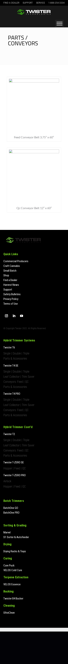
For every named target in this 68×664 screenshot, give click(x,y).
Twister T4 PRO (11, 393)
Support (28, 3)
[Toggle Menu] (59, 23)
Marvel (7, 532)
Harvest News (11, 285)
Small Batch (9, 270)
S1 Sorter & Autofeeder (16, 537)
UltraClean (9, 612)
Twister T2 (9, 434)
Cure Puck (9, 565)
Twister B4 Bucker (13, 598)
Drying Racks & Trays (14, 551)
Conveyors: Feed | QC (16, 382)
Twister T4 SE (10, 365)
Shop (6, 275)
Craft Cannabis (11, 266)
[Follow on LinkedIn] (14, 316)
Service (40, 3)
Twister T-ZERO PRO (14, 475)
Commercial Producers (15, 261)
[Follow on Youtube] (22, 316)
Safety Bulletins (12, 294)
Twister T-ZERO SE (13, 462)
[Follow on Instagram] (6, 316)
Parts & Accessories (15, 358)
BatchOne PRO (11, 512)
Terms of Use (10, 303)
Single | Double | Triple (16, 353)
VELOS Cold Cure (12, 570)
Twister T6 (9, 347)
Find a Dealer (11, 3)
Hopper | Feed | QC (14, 468)
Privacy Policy (10, 299)
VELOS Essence (12, 584)
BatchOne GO (10, 508)
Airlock (7, 481)
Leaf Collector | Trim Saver (18, 376)
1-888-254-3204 (56, 3)
